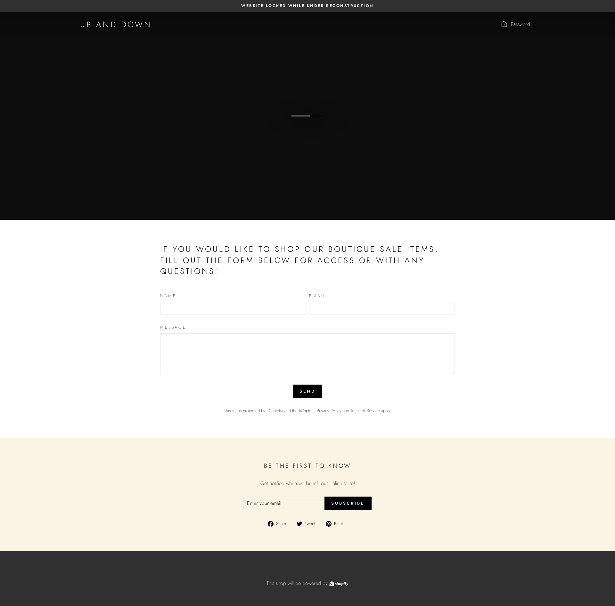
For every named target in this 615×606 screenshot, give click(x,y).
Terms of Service (365, 410)
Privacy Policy (329, 410)
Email (317, 296)
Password (520, 24)
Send (307, 391)
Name (168, 296)
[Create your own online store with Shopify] (338, 583)
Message (173, 327)
